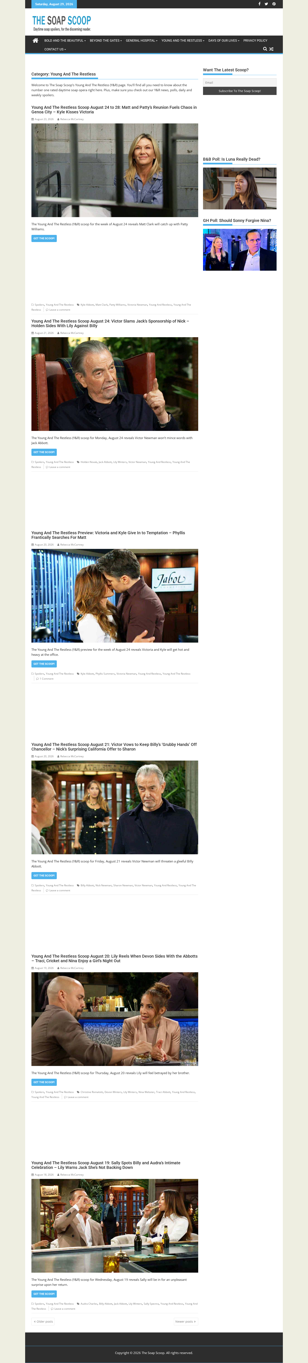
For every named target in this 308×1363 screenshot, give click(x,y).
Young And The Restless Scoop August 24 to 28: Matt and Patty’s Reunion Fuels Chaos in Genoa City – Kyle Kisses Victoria (114, 109)
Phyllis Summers (105, 673)
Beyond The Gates (104, 40)
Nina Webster (146, 1092)
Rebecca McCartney (72, 119)
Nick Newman (104, 885)
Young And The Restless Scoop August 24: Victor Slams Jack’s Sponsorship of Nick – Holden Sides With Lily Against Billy (110, 323)
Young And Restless (160, 304)
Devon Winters (113, 1092)
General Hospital (140, 40)
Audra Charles (89, 1303)
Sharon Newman (123, 885)
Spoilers (39, 304)
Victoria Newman (137, 304)
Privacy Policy (255, 40)
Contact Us (53, 49)
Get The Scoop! (44, 238)
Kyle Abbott (87, 304)
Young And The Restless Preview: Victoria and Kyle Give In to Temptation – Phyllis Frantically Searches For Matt (108, 535)
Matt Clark (102, 304)
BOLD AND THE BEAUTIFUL (63, 40)
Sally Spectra (151, 1303)
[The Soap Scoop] (35, 40)
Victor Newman (137, 462)
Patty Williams (117, 304)
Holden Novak (89, 462)
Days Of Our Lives (222, 40)
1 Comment (46, 678)
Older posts (45, 1321)
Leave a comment (59, 309)
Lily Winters (120, 462)
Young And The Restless (182, 40)
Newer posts (184, 1321)
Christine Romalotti (92, 1092)
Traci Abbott (163, 1092)
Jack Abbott (105, 462)
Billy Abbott (87, 885)
